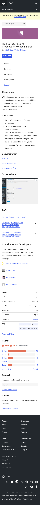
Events (23, 442)
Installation (8, 74)
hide (29, 324)
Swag (24, 450)
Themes (24, 425)
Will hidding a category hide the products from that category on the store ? (12, 225)
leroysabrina (10, 277)
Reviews (7, 69)
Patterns (24, 432)
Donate (25, 446)
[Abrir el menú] (36, 3)
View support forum (9, 390)
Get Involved (26, 439)
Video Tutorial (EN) (9, 163)
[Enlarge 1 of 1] (35, 180)
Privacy (5, 432)
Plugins (23, 428)
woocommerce (32, 328)
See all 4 (35, 319)
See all (35, 369)
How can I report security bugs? (14, 217)
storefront (23, 328)
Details (6, 63)
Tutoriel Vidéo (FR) (9, 168)
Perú (8, 477)
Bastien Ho (10, 270)
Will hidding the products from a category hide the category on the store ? (11, 235)
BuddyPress (7, 467)
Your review (6, 369)
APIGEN (5, 159)
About (4, 421)
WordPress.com (9, 456)
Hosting (5, 428)
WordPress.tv (8, 450)
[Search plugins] (24, 24)
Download (7, 55)
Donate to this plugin (10, 408)
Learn (4, 439)
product (34, 324)
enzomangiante (12, 284)
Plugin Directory (7, 9)
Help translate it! (20, 17)
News (4, 425)
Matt (5, 460)
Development (9, 80)
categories (23, 324)
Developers (6, 446)
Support (7, 85)
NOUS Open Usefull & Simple (15, 50)
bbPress (6, 464)
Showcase (25, 421)
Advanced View (8, 334)
